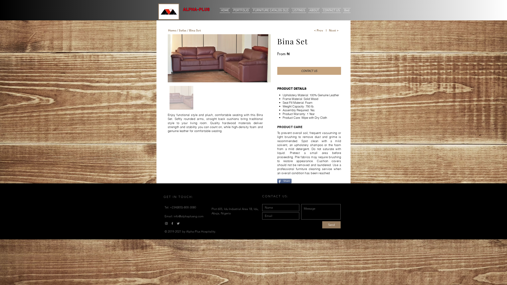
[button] (194, 30)
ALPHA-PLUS (196, 9)
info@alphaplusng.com (189, 216)
